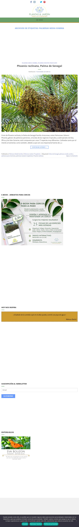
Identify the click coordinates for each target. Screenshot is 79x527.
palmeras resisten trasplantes (24, 156)
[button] (39, 20)
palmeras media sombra (66, 154)
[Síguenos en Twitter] (41, 2)
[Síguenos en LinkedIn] (48, 2)
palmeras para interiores (8, 156)
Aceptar (25, 524)
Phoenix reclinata (38, 156)
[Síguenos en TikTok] (38, 2)
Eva (49, 71)
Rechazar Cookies (35, 524)
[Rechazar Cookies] (76, 521)
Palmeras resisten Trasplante (47, 63)
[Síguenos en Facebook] (31, 2)
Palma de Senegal (54, 154)
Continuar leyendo (39, 147)
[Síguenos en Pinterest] (44, 2)
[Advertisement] (39, 45)
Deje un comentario (72, 156)
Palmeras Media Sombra (29, 63)
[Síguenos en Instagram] (34, 2)
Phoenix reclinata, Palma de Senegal (39, 66)
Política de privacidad (51, 524)
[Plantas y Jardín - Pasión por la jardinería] (39, 11)
